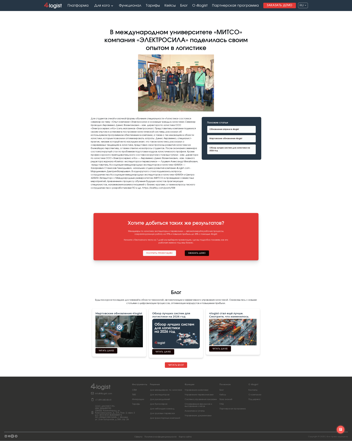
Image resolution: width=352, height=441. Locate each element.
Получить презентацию (159, 253)
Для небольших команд (162, 409)
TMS (134, 395)
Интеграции (138, 399)
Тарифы (136, 404)
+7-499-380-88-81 (103, 400)
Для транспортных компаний (165, 418)
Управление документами (198, 416)
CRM (134, 390)
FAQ (222, 404)
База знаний (226, 399)
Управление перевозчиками (199, 395)
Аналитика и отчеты (195, 411)
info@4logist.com (103, 394)
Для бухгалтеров (158, 404)
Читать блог (176, 365)
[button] (104, 5)
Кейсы (223, 395)
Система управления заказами (201, 399)
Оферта (138, 437)
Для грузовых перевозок (162, 413)
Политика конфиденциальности (161, 437)
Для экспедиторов (159, 395)
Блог (222, 390)
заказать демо (197, 253)
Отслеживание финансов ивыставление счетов (198, 405)
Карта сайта (185, 437)
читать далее (106, 351)
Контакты (253, 390)
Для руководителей (160, 399)
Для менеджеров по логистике (166, 390)
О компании (254, 395)
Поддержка (254, 399)
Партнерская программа (233, 409)
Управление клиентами (196, 390)
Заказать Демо (279, 5)
